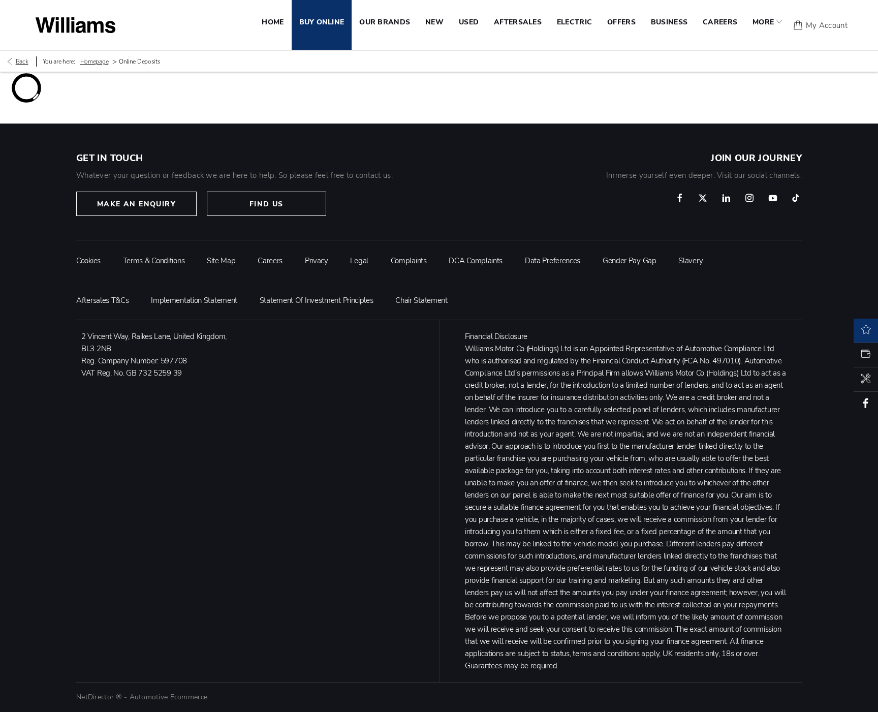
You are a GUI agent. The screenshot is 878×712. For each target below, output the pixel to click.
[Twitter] (703, 198)
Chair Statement (421, 300)
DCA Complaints (476, 261)
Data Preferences (552, 261)
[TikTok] (796, 198)
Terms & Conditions (154, 261)
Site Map (221, 261)
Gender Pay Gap (629, 261)
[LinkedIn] (726, 198)
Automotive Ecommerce (169, 697)
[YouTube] (773, 198)
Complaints (409, 261)
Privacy (316, 261)
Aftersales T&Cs (102, 300)
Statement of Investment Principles (316, 300)
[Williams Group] (75, 25)
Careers (270, 261)
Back (22, 61)
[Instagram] (749, 198)
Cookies (88, 261)
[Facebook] (680, 198)
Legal (359, 261)
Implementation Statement (194, 300)
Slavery (690, 261)
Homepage (94, 61)
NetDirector (96, 697)
